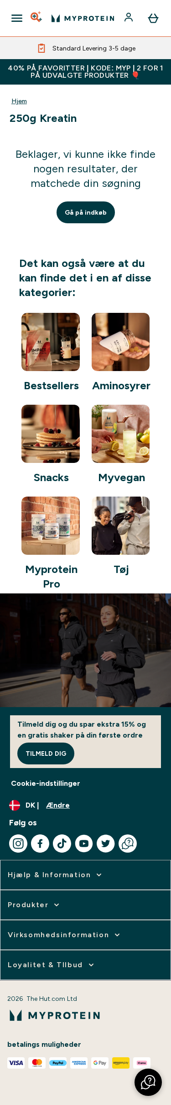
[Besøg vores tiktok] (62, 843)
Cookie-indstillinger (45, 783)
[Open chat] (128, 843)
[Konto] (129, 18)
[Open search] (37, 18)
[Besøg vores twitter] (106, 843)
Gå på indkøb (86, 212)
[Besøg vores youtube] (84, 843)
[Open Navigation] (17, 18)
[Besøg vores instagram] (18, 843)
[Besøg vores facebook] (40, 843)
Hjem (19, 101)
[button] (148, 1082)
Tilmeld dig (46, 753)
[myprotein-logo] (83, 18)
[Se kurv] (153, 18)
